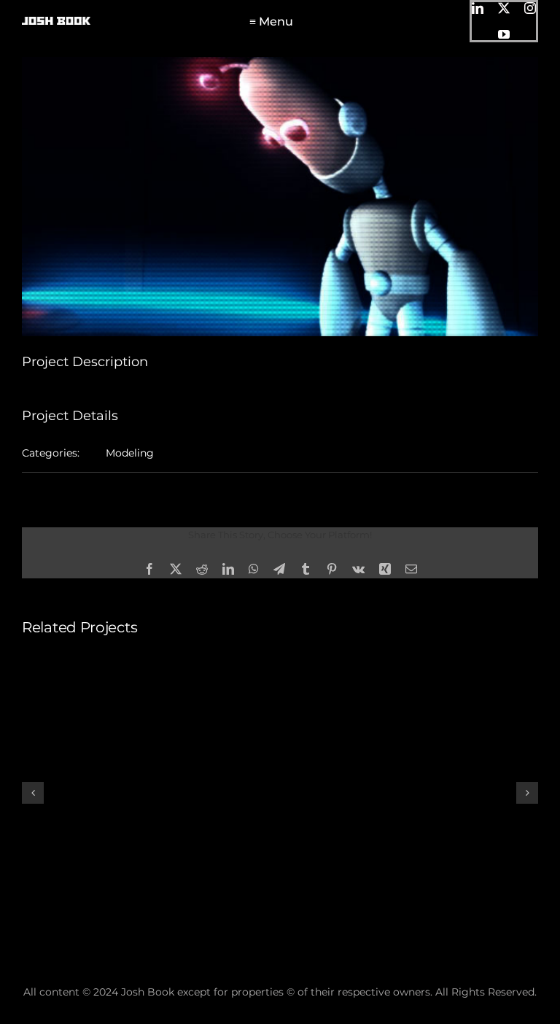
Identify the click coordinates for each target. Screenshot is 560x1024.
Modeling (130, 452)
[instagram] (530, 8)
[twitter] (504, 8)
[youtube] (504, 34)
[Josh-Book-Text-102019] (56, 21)
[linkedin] (477, 8)
